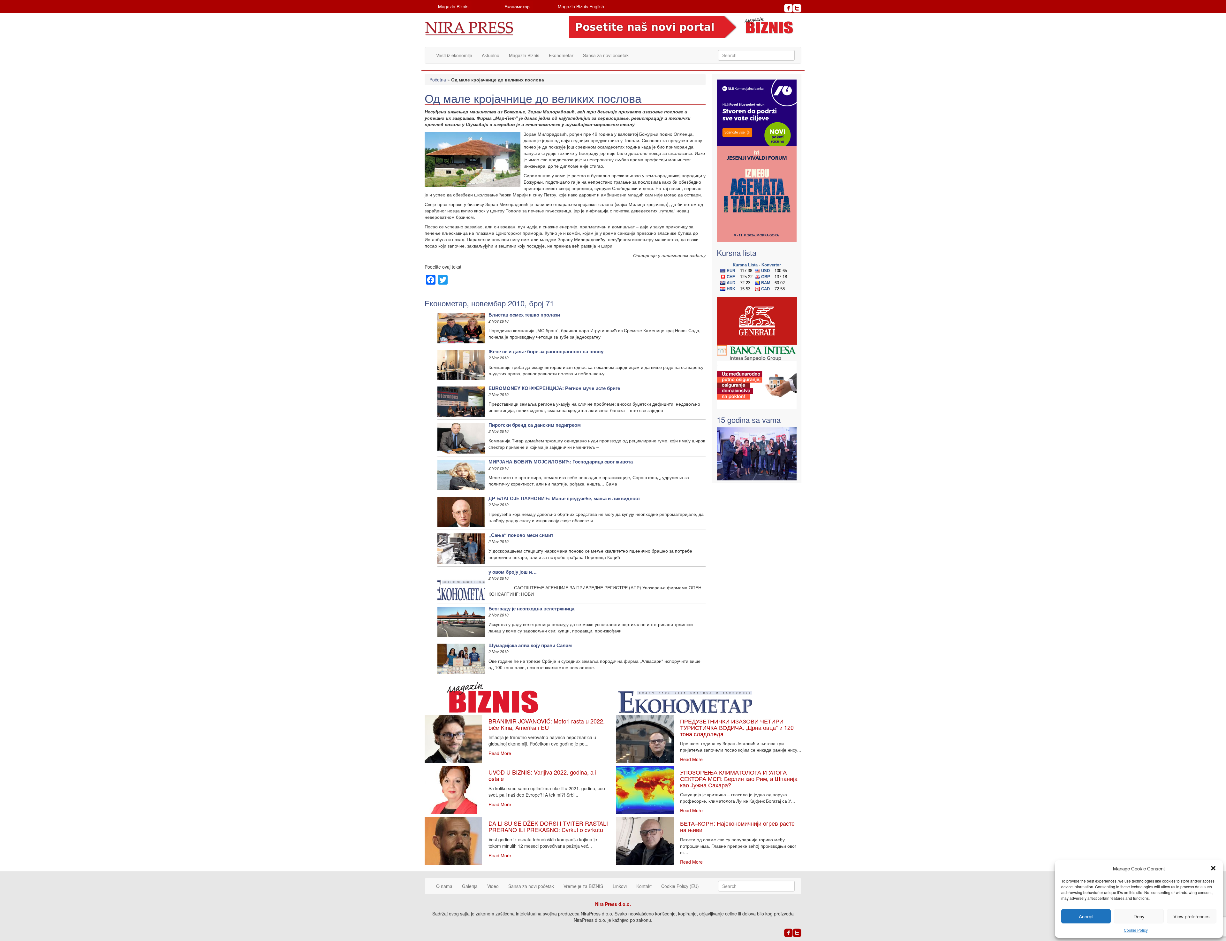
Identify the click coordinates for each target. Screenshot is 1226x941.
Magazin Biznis (453, 6)
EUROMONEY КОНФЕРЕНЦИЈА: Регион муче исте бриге (554, 388)
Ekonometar (561, 55)
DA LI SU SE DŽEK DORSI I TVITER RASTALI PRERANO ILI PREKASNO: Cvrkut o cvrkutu (548, 826)
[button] (1213, 868)
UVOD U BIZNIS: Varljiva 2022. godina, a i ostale (542, 775)
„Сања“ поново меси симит (520, 535)
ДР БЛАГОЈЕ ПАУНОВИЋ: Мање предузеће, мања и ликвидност (564, 498)
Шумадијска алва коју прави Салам (530, 645)
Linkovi (620, 886)
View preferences (1191, 916)
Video (493, 886)
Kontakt (644, 886)
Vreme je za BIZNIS (583, 886)
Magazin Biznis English (581, 6)
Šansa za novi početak (606, 55)
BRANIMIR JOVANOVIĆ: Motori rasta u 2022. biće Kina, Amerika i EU (546, 724)
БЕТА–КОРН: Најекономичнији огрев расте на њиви (737, 826)
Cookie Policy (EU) (680, 886)
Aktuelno (490, 55)
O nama (444, 886)
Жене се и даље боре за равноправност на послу (545, 351)
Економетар (517, 6)
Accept (1086, 916)
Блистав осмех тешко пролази (524, 314)
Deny (1139, 916)
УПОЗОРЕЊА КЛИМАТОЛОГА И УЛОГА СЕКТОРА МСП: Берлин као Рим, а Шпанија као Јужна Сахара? (739, 778)
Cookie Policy (1136, 930)
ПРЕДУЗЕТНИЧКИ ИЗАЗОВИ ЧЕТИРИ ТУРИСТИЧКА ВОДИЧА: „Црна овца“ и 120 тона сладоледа (737, 727)
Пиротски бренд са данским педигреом (534, 424)
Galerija (470, 886)
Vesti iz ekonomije (454, 55)
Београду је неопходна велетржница (531, 608)
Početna (437, 79)
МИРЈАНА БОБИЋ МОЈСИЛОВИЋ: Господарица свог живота (560, 461)
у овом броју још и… (512, 571)
